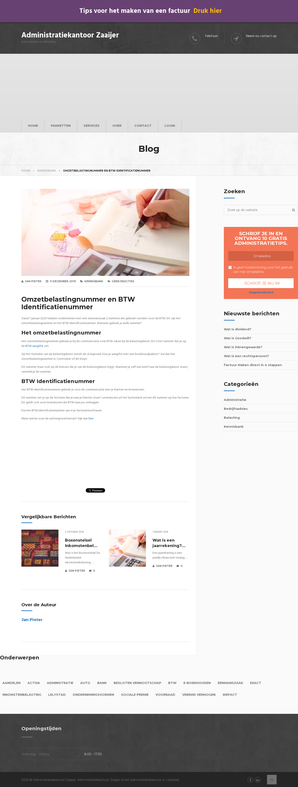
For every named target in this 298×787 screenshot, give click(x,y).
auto (85, 683)
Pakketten (61, 126)
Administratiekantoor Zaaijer (70, 35)
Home (33, 126)
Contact (143, 126)
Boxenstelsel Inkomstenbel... (81, 543)
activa (33, 683)
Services (91, 126)
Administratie (235, 400)
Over (117, 126)
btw (172, 683)
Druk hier (208, 11)
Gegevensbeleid (261, 292)
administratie (60, 683)
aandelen (11, 683)
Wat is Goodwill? (237, 338)
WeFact (230, 695)
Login (169, 126)
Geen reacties (123, 281)
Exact (255, 683)
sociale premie (135, 695)
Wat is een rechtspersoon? (246, 356)
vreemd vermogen (199, 695)
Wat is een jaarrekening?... (168, 543)
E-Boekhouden (197, 683)
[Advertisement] (149, 86)
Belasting (232, 418)
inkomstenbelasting (21, 695)
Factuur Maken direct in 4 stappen (253, 365)
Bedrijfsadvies (236, 409)
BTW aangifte (34, 346)
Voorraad (165, 695)
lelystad (57, 695)
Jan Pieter (33, 281)
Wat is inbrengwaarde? (243, 347)
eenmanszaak (230, 683)
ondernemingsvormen (93, 695)
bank (102, 683)
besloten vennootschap (137, 683)
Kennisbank (93, 281)
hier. (91, 418)
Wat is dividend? (237, 329)
